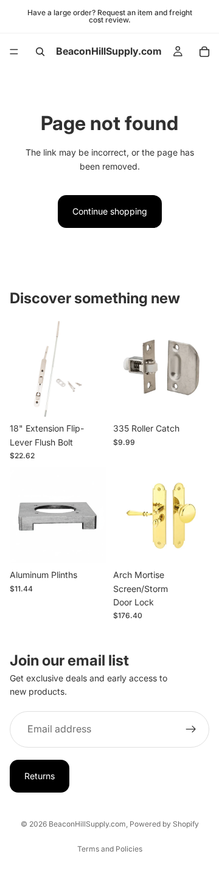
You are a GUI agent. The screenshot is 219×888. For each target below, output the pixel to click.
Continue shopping (109, 211)
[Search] (40, 51)
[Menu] (14, 52)
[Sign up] (191, 729)
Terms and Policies (109, 848)
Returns (39, 776)
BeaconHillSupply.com (87, 823)
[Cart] (204, 51)
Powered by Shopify (164, 823)
